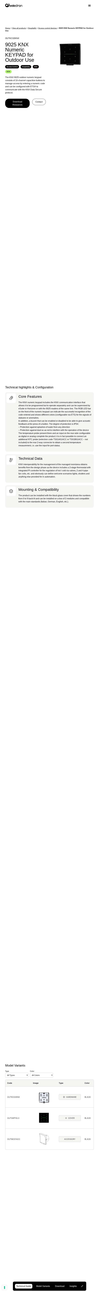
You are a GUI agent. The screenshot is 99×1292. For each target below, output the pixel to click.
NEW (8, 72)
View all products (19, 28)
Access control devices (47, 28)
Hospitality (32, 28)
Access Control (12, 67)
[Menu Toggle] (91, 5)
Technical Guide (23, 1286)
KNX (35, 67)
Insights (73, 1286)
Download (59, 1286)
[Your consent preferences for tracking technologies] (4, 1287)
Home (7, 28)
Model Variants (43, 1286)
